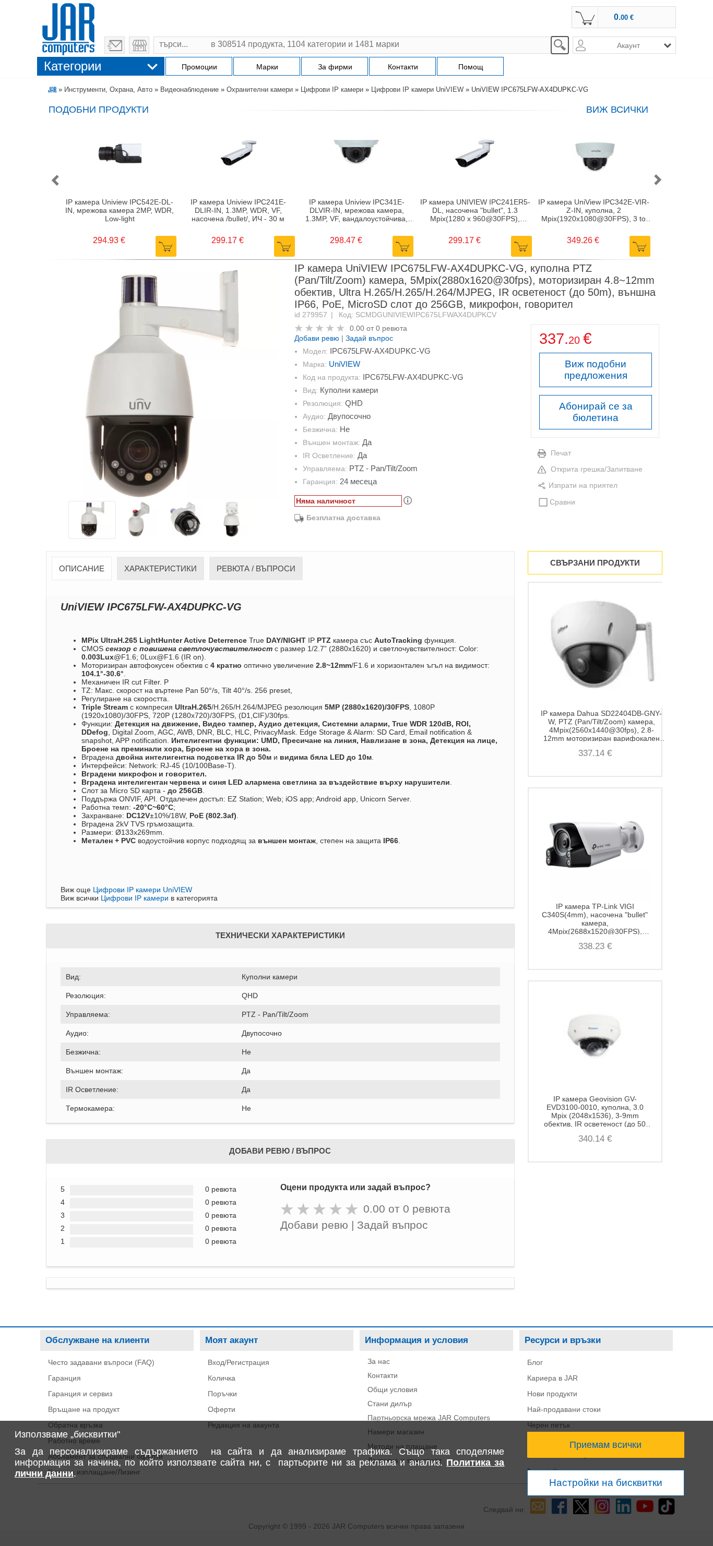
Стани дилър (389, 1403)
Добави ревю (316, 338)
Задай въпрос (369, 338)
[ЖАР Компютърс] (68, 28)
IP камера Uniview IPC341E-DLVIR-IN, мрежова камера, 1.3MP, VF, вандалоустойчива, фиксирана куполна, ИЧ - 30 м (356, 210)
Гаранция (64, 1378)
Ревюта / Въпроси (256, 568)
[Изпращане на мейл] (114, 45)
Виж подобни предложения (595, 369)
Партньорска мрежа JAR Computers (428, 1417)
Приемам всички (605, 1445)
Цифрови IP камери (332, 89)
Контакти (382, 1375)
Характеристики (160, 568)
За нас (378, 1361)
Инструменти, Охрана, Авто (108, 89)
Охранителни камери (260, 89)
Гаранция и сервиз (80, 1393)
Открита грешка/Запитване (597, 469)
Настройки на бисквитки (605, 1482)
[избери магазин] (139, 45)
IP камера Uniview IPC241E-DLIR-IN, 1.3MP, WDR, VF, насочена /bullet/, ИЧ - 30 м (238, 210)
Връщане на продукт (84, 1409)
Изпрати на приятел (583, 485)
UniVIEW (344, 363)
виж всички (617, 109)
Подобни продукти (99, 109)
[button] (55, 180)
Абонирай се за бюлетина (596, 412)
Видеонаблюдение (189, 89)
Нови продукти (552, 1393)
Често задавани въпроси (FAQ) (101, 1362)
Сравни (562, 502)
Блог (535, 1362)
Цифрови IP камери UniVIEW (417, 89)
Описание (81, 568)
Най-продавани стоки (564, 1409)
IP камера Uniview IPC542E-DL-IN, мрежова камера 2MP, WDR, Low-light (119, 210)
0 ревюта (391, 328)
